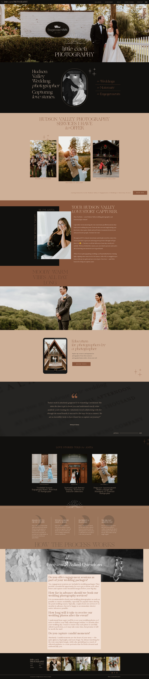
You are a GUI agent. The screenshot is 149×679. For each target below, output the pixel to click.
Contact (40, 667)
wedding (74, 484)
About (31, 665)
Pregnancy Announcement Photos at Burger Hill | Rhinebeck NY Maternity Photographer (105, 490)
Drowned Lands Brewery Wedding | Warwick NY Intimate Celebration (74, 490)
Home (31, 663)
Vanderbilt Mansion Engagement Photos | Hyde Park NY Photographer (44, 490)
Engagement (44, 484)
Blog (40, 665)
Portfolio (32, 667)
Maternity (104, 484)
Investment (41, 663)
